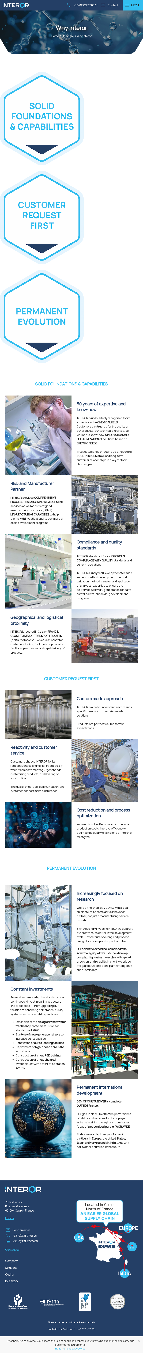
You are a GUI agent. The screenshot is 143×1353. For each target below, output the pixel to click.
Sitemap (52, 1322)
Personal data (87, 1322)
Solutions (11, 1268)
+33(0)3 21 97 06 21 (85, 5)
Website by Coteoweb (62, 1329)
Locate (9, 1218)
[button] (133, 5)
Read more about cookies (70, 1348)
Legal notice (68, 1322)
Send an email (21, 1230)
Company (11, 1261)
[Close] (139, 1341)
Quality (9, 1274)
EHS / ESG (11, 1281)
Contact (113, 5)
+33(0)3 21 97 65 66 (25, 1241)
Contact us (12, 1250)
